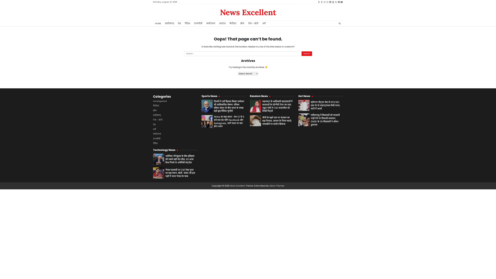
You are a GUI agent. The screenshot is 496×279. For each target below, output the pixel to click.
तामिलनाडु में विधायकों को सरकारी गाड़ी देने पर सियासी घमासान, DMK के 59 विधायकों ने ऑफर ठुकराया (325, 119)
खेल (242, 23)
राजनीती (198, 23)
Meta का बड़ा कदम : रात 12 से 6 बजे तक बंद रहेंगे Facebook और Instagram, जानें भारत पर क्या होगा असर (229, 121)
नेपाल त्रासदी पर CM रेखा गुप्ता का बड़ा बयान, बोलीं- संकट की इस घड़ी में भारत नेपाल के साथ (180, 173)
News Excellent (248, 12)
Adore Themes (276, 185)
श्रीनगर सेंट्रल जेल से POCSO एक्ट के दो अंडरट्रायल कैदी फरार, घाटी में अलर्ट (325, 105)
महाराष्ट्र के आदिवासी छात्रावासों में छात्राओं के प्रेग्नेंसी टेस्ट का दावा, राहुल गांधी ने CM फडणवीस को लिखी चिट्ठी (277, 106)
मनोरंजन (210, 23)
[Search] (340, 23)
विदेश (187, 23)
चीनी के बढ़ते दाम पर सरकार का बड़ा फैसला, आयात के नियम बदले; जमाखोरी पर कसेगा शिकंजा (277, 120)
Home (158, 23)
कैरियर (233, 23)
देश (179, 23)
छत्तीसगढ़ (169, 23)
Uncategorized (160, 101)
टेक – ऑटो (253, 23)
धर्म (264, 23)
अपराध (222, 23)
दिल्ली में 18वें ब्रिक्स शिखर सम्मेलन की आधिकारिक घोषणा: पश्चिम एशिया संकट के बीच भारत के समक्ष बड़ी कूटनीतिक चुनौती (229, 106)
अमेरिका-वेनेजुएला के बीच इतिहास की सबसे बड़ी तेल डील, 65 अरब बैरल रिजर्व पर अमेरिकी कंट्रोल (179, 159)
